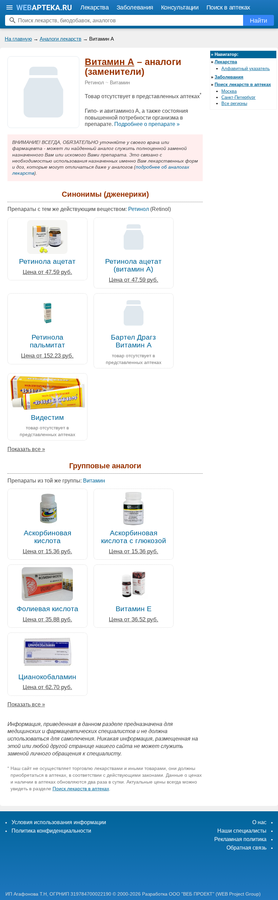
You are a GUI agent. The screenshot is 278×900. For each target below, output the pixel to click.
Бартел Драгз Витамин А (133, 341)
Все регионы (234, 103)
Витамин (120, 82)
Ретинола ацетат (47, 261)
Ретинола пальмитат (47, 341)
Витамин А (109, 62)
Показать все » (26, 449)
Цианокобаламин (47, 677)
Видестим (47, 417)
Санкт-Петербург (238, 97)
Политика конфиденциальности (51, 831)
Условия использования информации (59, 822)
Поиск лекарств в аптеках (81, 788)
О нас (259, 822)
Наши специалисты (241, 831)
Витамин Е (134, 609)
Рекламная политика (240, 839)
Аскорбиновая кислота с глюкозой (133, 536)
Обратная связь (246, 848)
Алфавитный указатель (245, 68)
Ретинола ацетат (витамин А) (133, 265)
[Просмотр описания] (43, 124)
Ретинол (94, 82)
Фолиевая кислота (47, 609)
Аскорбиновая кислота (47, 536)
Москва (229, 91)
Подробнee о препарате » (147, 124)
